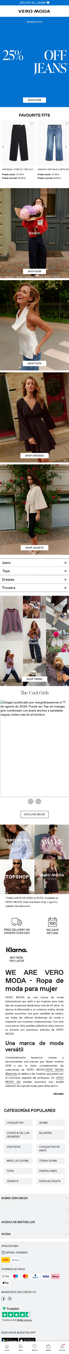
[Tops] (34, 347)
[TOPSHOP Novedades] (17, 876)
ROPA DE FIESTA (50, 1181)
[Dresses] (34, 439)
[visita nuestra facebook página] (3, 1299)
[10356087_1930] (34, 395)
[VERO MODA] (34, 11)
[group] (17, 151)
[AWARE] (51, 842)
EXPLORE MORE (34, 814)
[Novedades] (34, 233)
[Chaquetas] (34, 532)
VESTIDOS (13, 1146)
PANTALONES (48, 1170)
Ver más (58, 1094)
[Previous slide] (3, 147)
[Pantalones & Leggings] (34, 590)
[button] (17, 142)
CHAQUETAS (15, 1122)
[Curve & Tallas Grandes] (51, 876)
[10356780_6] (34, 302)
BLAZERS (45, 1132)
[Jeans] (34, 62)
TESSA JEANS (48, 1160)
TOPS (10, 1170)
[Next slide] (65, 147)
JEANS (43, 1122)
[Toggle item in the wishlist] (29, 124)
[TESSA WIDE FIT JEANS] (34, 641)
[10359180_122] (34, 487)
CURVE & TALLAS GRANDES (18, 1134)
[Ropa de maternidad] (17, 842)
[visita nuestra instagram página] (10, 1299)
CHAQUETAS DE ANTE (49, 1148)
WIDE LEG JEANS (18, 1160)
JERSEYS (12, 1181)
